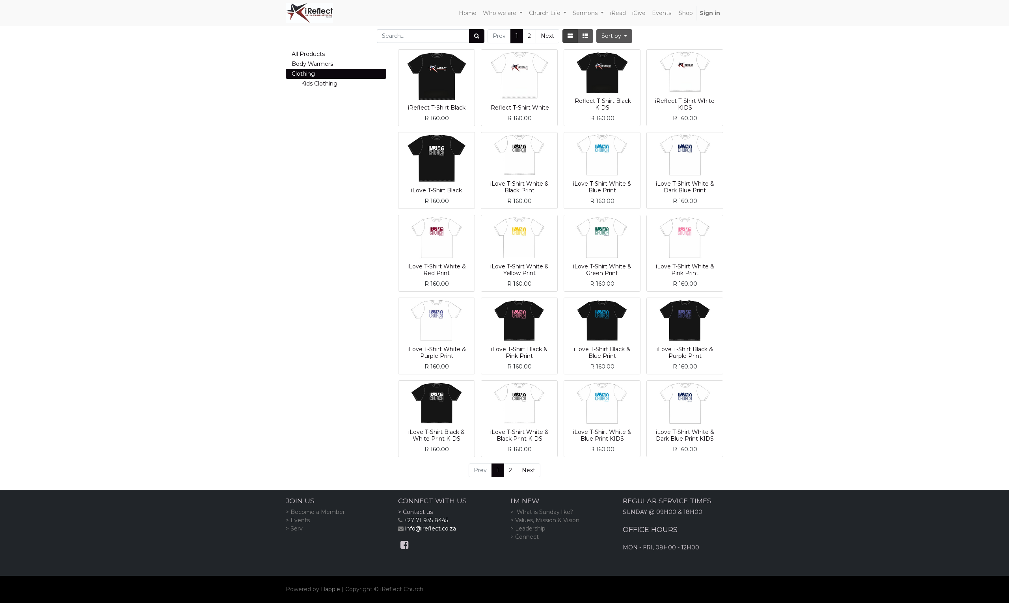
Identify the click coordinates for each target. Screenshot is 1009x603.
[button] (614, 36)
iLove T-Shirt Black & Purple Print (685, 352)
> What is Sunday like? (541, 512)
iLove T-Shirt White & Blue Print (602, 187)
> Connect (524, 536)
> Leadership (527, 528)
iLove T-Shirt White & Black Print (519, 187)
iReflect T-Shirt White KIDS (685, 104)
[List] (585, 36)
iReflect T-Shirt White (519, 107)
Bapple (330, 589)
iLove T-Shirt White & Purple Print (437, 352)
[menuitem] (468, 13)
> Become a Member (315, 512)
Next (547, 35)
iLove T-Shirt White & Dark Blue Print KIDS (685, 435)
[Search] (476, 36)
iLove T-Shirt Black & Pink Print (519, 352)
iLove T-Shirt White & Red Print (437, 270)
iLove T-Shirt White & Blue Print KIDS (602, 435)
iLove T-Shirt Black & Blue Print (602, 352)
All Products (308, 54)
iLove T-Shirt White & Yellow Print (519, 270)
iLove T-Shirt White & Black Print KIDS (519, 435)
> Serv (294, 528)
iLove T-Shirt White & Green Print (602, 270)
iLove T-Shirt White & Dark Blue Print (685, 187)
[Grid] (570, 36)
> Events (298, 520)
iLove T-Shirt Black (436, 190)
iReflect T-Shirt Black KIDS (602, 104)
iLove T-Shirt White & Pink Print (685, 270)
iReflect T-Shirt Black (436, 107)
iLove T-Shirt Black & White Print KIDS (436, 435)
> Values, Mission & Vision (544, 520)
